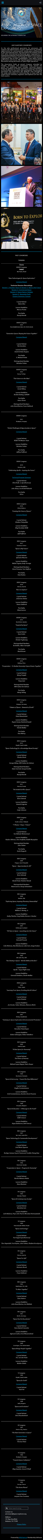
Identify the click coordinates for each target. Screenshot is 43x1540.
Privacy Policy (21, 1524)
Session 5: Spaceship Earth (21, 294)
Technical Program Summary (21, 477)
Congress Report (21, 282)
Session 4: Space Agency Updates (21, 292)
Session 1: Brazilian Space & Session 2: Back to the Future (21, 287)
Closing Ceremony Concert (21, 296)
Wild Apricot (23, 1537)
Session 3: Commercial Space (21, 290)
